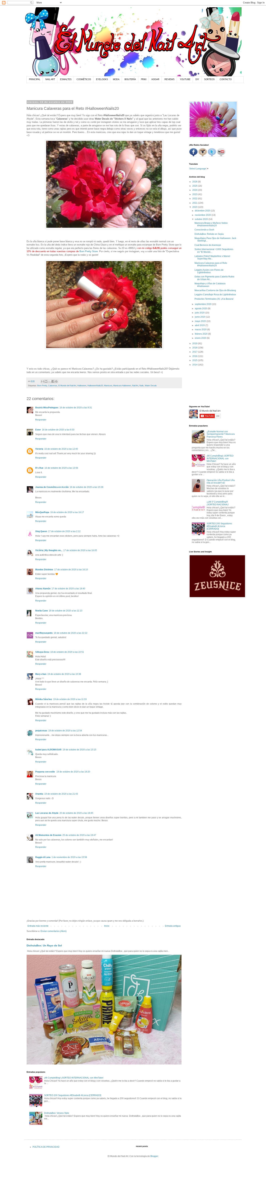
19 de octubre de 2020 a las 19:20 (73, 771)
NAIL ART (50, 79)
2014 (195, 364)
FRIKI (143, 79)
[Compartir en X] (49, 381)
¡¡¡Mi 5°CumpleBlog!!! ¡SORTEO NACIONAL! (218, 503)
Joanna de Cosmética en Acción (52, 487)
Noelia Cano (41, 610)
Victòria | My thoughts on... (48, 550)
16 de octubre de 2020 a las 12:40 (61, 449)
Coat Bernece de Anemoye (208, 245)
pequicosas (41, 730)
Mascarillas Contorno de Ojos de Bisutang (215, 290)
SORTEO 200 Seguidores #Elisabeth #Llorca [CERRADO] (72, 1095)
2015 (195, 360)
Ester (38, 429)
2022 (195, 198)
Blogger (154, 1156)
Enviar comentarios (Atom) (54, 931)
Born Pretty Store (88, 251)
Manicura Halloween (122, 385)
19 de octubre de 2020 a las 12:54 (65, 730)
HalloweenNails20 (95, 385)
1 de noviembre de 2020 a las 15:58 (69, 857)
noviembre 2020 (203, 215)
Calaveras (52, 385)
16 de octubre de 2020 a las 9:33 (58, 429)
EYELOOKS (102, 79)
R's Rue (39, 468)
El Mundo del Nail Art (67, 385)
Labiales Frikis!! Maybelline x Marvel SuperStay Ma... (212, 257)
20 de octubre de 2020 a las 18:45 (76, 813)
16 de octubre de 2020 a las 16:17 (67, 512)
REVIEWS (169, 79)
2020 (195, 207)
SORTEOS (209, 79)
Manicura (108, 385)
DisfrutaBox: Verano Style (56, 1113)
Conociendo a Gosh (204, 229)
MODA (116, 79)
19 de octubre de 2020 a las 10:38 (64, 674)
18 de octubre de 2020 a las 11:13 (65, 610)
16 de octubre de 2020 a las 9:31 (76, 407)
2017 (195, 352)
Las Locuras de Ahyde (46, 813)
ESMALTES (65, 79)
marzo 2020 (201, 329)
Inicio (106, 926)
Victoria (39, 449)
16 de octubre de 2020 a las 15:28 (86, 487)
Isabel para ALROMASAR (48, 749)
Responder (40, 419)
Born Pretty (42, 385)
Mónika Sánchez (43, 699)
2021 (195, 203)
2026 (195, 181)
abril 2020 (200, 325)
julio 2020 (200, 312)
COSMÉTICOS (84, 79)
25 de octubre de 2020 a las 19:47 (79, 835)
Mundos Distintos (44, 569)
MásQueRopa (42, 512)
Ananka (39, 794)
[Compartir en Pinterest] (56, 381)
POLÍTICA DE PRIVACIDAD (46, 1147)
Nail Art (135, 385)
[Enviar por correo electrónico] (42, 381)
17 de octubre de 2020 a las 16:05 (80, 550)
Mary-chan (40, 674)
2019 (195, 343)
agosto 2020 (201, 308)
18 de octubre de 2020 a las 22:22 (70, 633)
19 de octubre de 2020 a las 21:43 (61, 794)
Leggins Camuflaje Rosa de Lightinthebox (215, 294)
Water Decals (151, 385)
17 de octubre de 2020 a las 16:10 (71, 569)
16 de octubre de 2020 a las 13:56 (61, 468)
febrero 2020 (201, 334)
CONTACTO (226, 79)
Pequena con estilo (45, 771)
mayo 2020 (200, 321)
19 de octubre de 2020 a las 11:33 (70, 699)
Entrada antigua (173, 926)
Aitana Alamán (42, 588)
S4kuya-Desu (42, 652)
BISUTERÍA (130, 79)
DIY (197, 79)
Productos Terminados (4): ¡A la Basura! (214, 299)
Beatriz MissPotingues (46, 407)
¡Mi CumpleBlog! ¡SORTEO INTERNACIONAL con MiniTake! (73, 1077)
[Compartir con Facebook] (53, 381)
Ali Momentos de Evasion (48, 835)
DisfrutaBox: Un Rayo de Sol (44, 945)
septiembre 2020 (203, 304)
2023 (195, 194)
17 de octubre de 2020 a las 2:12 (64, 531)
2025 (195, 186)
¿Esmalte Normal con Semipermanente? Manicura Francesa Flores (221, 434)
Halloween (81, 385)
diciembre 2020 (203, 210)
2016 (195, 356)
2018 (195, 347)
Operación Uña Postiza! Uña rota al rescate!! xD (221, 481)
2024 (195, 190)
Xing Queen (41, 531)
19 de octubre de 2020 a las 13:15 (79, 749)
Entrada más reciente (38, 926)
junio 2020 (200, 317)
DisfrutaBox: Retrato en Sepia (209, 234)
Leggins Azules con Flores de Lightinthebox (209, 271)
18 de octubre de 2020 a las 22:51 (67, 652)
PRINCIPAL (34, 79)
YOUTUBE (185, 79)
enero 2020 (201, 338)
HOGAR (155, 79)
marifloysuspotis (44, 633)
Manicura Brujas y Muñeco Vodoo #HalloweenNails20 (211, 224)
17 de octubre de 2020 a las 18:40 (68, 588)
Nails (141, 385)
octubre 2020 (201, 219)
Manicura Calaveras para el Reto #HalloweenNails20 (211, 264)
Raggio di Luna (42, 857)
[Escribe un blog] (46, 381)
